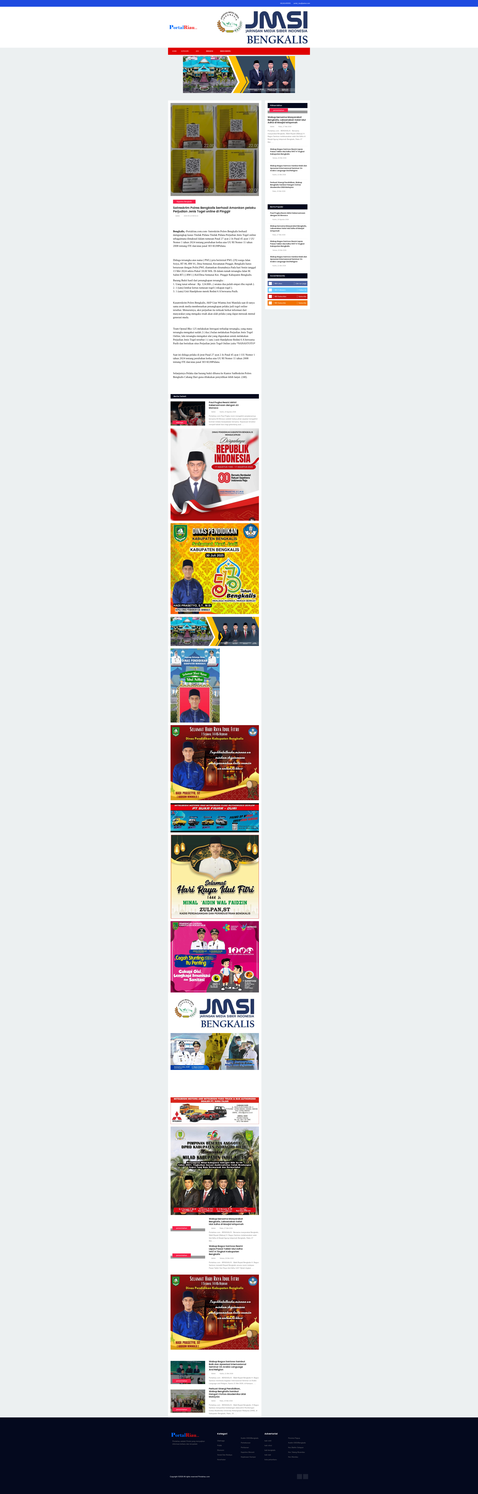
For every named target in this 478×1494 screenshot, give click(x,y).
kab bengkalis (270, 1450)
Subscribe (302, 296)
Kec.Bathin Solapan (296, 1447)
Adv (197, 51)
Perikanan (245, 1447)
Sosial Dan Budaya (224, 1455)
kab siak (268, 1455)
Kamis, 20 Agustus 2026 (228, 412)
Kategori (185, 51)
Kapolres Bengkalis (184, 202)
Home (174, 51)
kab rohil (268, 1441)
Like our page (301, 284)
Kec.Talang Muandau (296, 1452)
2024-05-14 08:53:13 (191, 216)
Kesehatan (221, 1460)
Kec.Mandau (293, 1457)
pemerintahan (181, 1228)
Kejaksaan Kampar (248, 1457)
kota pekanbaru (271, 1460)
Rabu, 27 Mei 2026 (226, 1228)
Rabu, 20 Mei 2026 (226, 1401)
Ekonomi (220, 1450)
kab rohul (268, 1445)
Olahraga (221, 1441)
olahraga (179, 422)
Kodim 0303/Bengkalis (249, 1438)
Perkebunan (245, 1443)
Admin (177, 216)
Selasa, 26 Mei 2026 (227, 1258)
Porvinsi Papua (294, 1438)
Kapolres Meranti (247, 1452)
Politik (219, 1445)
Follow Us (302, 290)
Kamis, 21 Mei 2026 (226, 1373)
